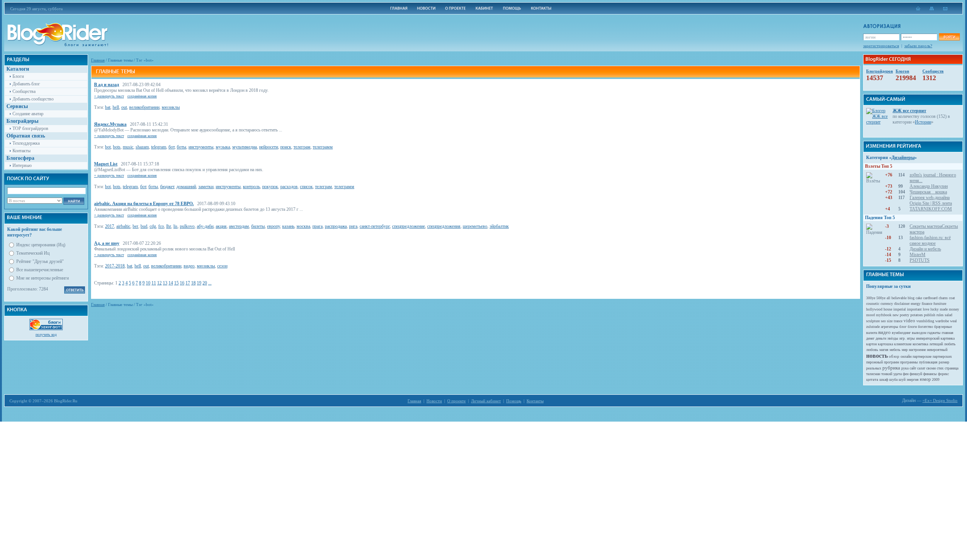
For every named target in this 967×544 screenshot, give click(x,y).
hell (116, 107)
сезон (222, 266)
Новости (434, 401)
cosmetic (872, 303)
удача (897, 374)
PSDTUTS (920, 260)
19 (199, 283)
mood (870, 315)
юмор (925, 379)
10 (148, 283)
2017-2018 (115, 266)
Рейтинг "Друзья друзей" (40, 261)
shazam (142, 147)
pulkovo (187, 226)
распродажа (336, 226)
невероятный (937, 350)
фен (905, 374)
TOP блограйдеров (30, 128)
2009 (935, 379)
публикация (928, 362)
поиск (285, 147)
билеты (258, 226)
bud (144, 226)
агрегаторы (889, 327)
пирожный (874, 362)
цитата (872, 379)
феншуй (916, 374)
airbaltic (123, 226)
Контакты (21, 150)
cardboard (930, 298)
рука (904, 368)
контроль (251, 186)
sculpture (873, 321)
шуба (893, 379)
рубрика (891, 368)
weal (953, 321)
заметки (205, 186)
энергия (913, 379)
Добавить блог (26, 84)
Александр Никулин (929, 186)
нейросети (268, 147)
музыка (223, 147)
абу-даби (205, 226)
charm (943, 298)
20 (204, 283)
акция (221, 226)
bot (108, 147)
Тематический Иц (32, 253)
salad (948, 315)
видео (189, 266)
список (306, 186)
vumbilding (925, 321)
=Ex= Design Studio (940, 400)
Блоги (18, 76)
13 (165, 283)
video (909, 320)
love (926, 309)
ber (135, 226)
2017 (109, 226)
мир (905, 350)
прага (317, 226)
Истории (923, 122)
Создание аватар (27, 113)
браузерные (943, 327)
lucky (934, 309)
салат (921, 368)
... (210, 283)
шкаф (883, 379)
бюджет (167, 186)
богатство (925, 327)
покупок (270, 186)
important (914, 309)
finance (927, 303)
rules (940, 315)
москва (303, 226)
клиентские (902, 344)
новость (877, 355)
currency (886, 303)
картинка (948, 338)
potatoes (916, 315)
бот (171, 147)
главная (947, 333)
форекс (943, 374)
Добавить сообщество (33, 99)
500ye (880, 298)
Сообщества (24, 91)
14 (170, 283)
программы (909, 362)
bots (116, 147)
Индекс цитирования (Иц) (40, 244)
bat (107, 107)
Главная (98, 60)
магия (883, 350)
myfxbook (883, 315)
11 (153, 283)
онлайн (906, 356)
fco (161, 226)
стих (940, 368)
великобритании (144, 107)
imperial (899, 309)
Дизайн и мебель (925, 249)
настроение (917, 350)
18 (193, 283)
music (128, 147)
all (888, 298)
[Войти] (949, 36)
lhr (168, 226)
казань (288, 226)
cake (919, 298)
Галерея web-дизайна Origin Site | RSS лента (931, 200)
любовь (872, 350)
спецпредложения (443, 226)
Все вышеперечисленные (39, 269)
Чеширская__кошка (928, 192)
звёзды (892, 338)
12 (159, 283)
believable (899, 298)
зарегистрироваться (881, 45)
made (944, 309)
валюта (871, 333)
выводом (919, 333)
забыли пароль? (918, 45)
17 (187, 283)
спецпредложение (408, 226)
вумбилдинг (901, 333)
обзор (894, 356)
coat (952, 298)
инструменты (200, 147)
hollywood (874, 309)
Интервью (22, 165)
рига (353, 226)
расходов (289, 186)
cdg (153, 226)
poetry (904, 315)
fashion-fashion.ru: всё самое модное (930, 240)
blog (911, 298)
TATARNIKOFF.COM (931, 209)
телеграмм (323, 147)
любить (950, 344)
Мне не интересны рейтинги (42, 278)
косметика (920, 344)
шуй (902, 379)
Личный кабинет (486, 401)
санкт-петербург (375, 226)
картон (871, 344)
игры (911, 338)
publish (929, 315)
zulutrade (873, 327)
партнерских (942, 356)
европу (273, 226)
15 (176, 283)
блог (903, 327)
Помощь (513, 401)
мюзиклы (171, 107)
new (896, 315)
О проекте (456, 401)
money (954, 309)
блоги (912, 327)
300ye (870, 298)
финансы (930, 374)
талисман (873, 374)
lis (175, 226)
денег (870, 338)
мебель (895, 350)
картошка (885, 344)
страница (951, 368)
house (888, 309)
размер (944, 362)
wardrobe (942, 321)
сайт (913, 368)
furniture (939, 303)
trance (898, 321)
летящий (936, 344)
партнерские (922, 356)
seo (883, 321)
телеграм (301, 147)
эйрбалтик (499, 226)
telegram (158, 147)
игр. (902, 338)
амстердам (239, 226)
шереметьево (475, 226)
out (124, 107)
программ (891, 362)
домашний (186, 186)
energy (916, 303)
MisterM (917, 254)
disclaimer (902, 303)
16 (182, 283)
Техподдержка (26, 143)
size (890, 321)
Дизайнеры (902, 157)
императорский (927, 338)
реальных (873, 368)
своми (931, 368)
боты (181, 147)
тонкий (886, 374)
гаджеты (934, 333)
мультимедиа (244, 147)
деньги (881, 338)
